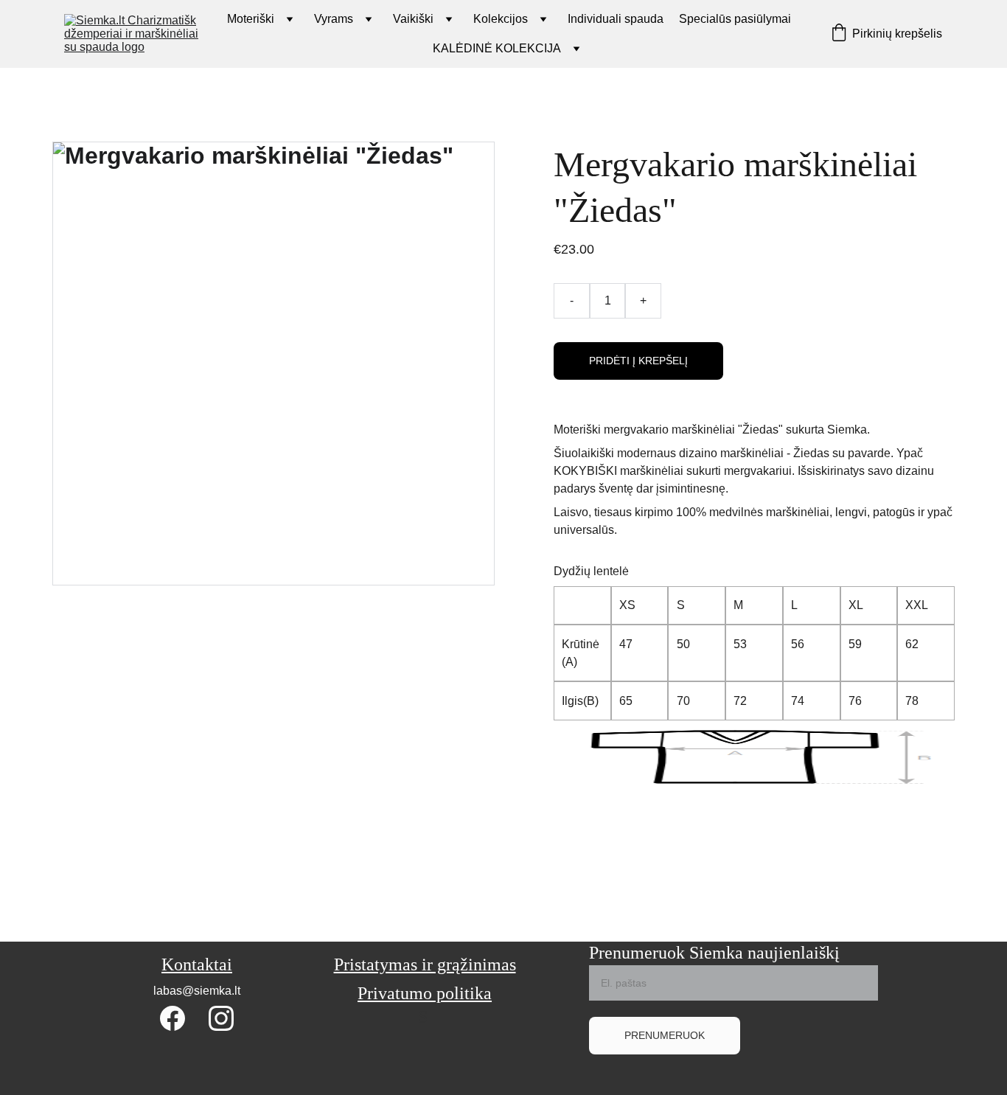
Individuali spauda (615, 19)
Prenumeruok (664, 1035)
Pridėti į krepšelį (638, 360)
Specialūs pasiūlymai (735, 19)
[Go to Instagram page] (221, 1018)
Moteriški (250, 19)
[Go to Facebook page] (172, 1018)
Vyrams (333, 19)
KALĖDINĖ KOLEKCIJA (497, 48)
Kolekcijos (500, 19)
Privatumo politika (425, 993)
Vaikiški (413, 19)
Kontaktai (196, 964)
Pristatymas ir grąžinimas (425, 964)
